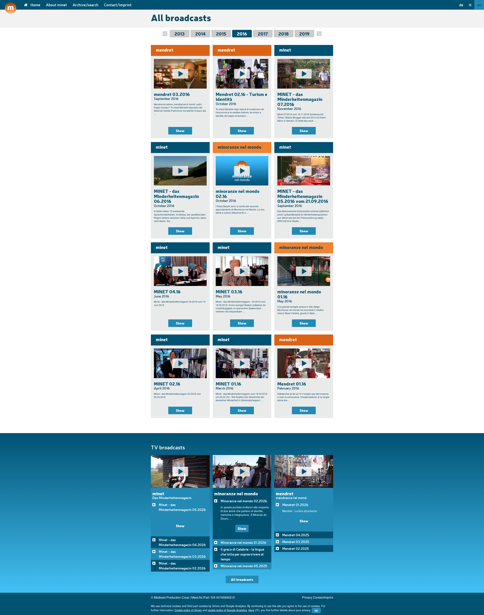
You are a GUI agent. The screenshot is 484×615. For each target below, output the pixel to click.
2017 (263, 34)
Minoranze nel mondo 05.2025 (244, 566)
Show (180, 130)
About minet (56, 4)
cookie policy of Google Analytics (227, 610)
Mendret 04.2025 (295, 535)
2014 (200, 34)
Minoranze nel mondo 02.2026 (244, 501)
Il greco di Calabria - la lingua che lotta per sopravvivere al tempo (242, 554)
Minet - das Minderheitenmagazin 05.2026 (182, 507)
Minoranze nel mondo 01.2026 (243, 542)
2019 (304, 34)
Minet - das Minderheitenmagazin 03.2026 (182, 554)
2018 (283, 34)
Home (35, 4)
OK (316, 610)
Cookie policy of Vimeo (188, 610)
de (461, 4)
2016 (242, 34)
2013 (180, 34)
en (479, 4)
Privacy (307, 597)
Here (251, 610)
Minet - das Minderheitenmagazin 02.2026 (182, 565)
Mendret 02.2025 (295, 548)
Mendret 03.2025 (295, 541)
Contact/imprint (118, 4)
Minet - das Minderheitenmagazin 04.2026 (182, 542)
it (470, 4)
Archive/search (85, 4)
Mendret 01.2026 (295, 504)
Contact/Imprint (323, 597)
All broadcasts (242, 579)
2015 (221, 34)
